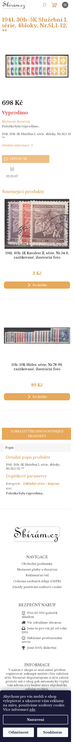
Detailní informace (16, 145)
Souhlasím (52, 732)
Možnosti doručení (16, 121)
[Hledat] (44, 5)
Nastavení (35, 720)
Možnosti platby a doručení (37, 569)
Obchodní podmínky (37, 564)
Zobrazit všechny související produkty (37, 434)
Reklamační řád (37, 575)
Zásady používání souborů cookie (37, 587)
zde (32, 710)
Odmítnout (18, 732)
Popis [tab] (9, 447)
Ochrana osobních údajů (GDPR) (37, 581)
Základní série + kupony (41, 483)
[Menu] (65, 5)
